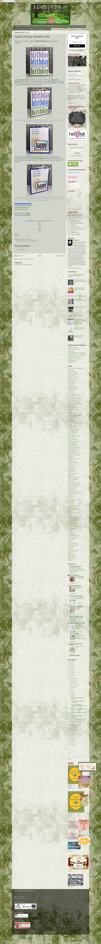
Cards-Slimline (71, 406)
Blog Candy (71, 381)
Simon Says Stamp (73, 509)
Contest (70, 419)
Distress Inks (71, 434)
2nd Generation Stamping (74, 368)
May (72, 693)
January (73, 729)
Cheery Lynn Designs (73, 415)
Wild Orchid (70, 558)
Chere (39, 224)
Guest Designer (72, 443)
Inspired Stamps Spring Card (78, 719)
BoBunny (70, 385)
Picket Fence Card (72, 360)
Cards (21, 241)
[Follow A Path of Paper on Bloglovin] (75, 173)
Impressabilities (72, 451)
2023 (71, 662)
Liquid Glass (71, 470)
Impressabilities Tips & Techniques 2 (77, 354)
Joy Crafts (70, 460)
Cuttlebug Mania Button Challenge (77, 716)
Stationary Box (72, 362)
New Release (71, 486)
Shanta (39, 230)
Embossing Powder (73, 436)
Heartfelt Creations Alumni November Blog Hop (80, 281)
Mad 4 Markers (71, 473)
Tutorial (70, 547)
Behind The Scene (72, 377)
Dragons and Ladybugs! (79, 587)
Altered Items (71, 372)
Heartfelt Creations (62, 26)
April (72, 696)
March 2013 (70, 886)
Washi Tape (71, 554)
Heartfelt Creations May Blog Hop (77, 296)
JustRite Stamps (72, 462)
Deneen (77, 240)
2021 (71, 666)
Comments (73, 186)
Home (16, 26)
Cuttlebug (23, 29)
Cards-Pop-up (71, 400)
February (73, 727)
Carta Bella (70, 409)
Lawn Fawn (71, 464)
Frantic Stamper (72, 439)
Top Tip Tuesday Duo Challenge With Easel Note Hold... (78, 706)
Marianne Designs (72, 477)
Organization (71, 490)
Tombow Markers (72, 543)
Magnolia (70, 475)
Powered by (73, 50)
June (72, 691)
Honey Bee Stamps (73, 449)
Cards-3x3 (70, 392)
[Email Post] (32, 239)
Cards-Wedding (72, 407)
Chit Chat (70, 417)
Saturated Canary (72, 505)
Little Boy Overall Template (75, 356)
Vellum (69, 549)
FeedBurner (80, 155)
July (72, 689)
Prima (69, 498)
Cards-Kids (70, 396)
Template (70, 534)
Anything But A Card (44, 29)
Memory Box (35, 241)
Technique (70, 528)
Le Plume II (71, 468)
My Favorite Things (72, 485)
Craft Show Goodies (79, 307)
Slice (69, 515)
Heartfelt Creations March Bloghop (79, 336)
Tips (69, 541)
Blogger (53, 932)
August (73, 687)
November (73, 681)
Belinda (39, 222)
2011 (71, 738)
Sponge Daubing (72, 518)
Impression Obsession (73, 453)
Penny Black (71, 496)
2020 (71, 668)
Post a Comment (21, 249)
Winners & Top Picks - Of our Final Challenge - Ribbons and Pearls (80, 636)
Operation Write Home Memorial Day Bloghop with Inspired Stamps (76, 276)
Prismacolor (71, 502)
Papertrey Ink (71, 494)
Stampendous (71, 520)
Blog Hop (70, 383)
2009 (71, 743)
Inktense (70, 456)
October (73, 683)
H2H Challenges (72, 445)
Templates (82, 26)
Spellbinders (32, 29)
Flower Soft (71, 438)
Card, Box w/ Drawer (73, 347)
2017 (71, 672)
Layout (69, 466)
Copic (16, 29)
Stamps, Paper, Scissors (76, 616)
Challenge (70, 413)
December (73, 678)
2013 (71, 734)
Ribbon (69, 503)
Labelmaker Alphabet (22, 208)
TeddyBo (70, 532)
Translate (79, 75)
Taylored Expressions (73, 526)
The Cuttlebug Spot (73, 535)
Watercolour (71, 556)
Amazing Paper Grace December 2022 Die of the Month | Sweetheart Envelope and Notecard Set (77, 569)
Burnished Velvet (72, 387)
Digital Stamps (72, 432)
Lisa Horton (71, 471)
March (72, 725)
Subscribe (77, 46)
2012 (71, 736)
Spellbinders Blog (75, 655)
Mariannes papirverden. (76, 606)
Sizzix (69, 511)
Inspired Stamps (38, 26)
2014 (71, 732)
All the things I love (75, 585)
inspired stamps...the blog (77, 623)
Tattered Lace (71, 524)
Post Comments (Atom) (27, 259)
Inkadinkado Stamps (73, 454)
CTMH (69, 424)
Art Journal (70, 375)
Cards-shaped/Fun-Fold (74, 404)
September (74, 685)
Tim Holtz (70, 539)
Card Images (71, 389)
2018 (71, 670)
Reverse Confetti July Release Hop (80, 598)
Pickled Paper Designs (76, 596)
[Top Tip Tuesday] (77, 757)
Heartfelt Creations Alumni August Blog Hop (79, 289)
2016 (71, 674)
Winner (69, 560)
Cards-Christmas (72, 394)
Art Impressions (72, 374)
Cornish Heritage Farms (74, 422)
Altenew (70, 370)
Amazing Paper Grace (76, 566)
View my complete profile (74, 268)
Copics (69, 421)
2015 (71, 677)
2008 (71, 745)
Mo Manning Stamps (73, 483)
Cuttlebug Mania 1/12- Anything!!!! (80, 577)
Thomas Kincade (72, 537)
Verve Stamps (71, 550)
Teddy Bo (70, 530)
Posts (71, 184)
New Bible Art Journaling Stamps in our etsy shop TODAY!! (80, 626)
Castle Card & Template (74, 349)
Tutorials (73, 26)
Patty (39, 229)
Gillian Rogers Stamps (73, 441)
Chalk (69, 411)
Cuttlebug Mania (49, 26)
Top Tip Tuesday (25, 26)
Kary (39, 227)
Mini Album (70, 481)
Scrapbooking (71, 507)
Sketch (69, 513)
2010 (71, 740)
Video (69, 552)
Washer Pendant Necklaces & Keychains (80, 300)
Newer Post (19, 256)
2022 (71, 664)
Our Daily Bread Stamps (74, 492)
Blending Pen (71, 379)
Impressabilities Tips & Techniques (77, 353)
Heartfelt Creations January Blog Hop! (79, 328)
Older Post (60, 256)
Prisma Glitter (71, 500)
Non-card (70, 488)
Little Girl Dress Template (74, 358)
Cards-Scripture (72, 402)
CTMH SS (70, 426)
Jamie (39, 225)
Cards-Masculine (72, 398)
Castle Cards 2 (71, 351)
